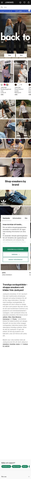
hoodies (12, 344)
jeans (18, 344)
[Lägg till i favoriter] (11, 62)
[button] (6, 466)
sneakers (6, 344)
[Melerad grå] (18, 85)
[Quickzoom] (11, 81)
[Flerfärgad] (2, 85)
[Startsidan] (9, 2)
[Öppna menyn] (2, 2)
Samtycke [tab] (6, 218)
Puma (15, 319)
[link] (20, 2)
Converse (6, 319)
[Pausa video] (29, 11)
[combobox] (17, 7)
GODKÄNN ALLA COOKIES (15, 249)
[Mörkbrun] (16, 85)
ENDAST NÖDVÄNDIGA (15, 259)
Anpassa (15, 254)
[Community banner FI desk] (15, 11)
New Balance (16, 317)
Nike (9, 317)
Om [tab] (26, 218)
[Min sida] (20, 2)
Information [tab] (17, 218)
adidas (5, 317)
